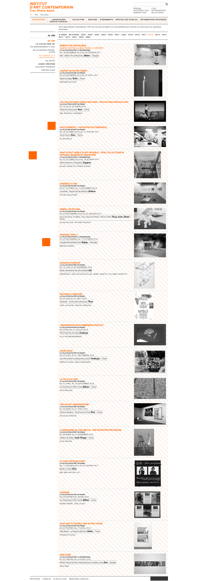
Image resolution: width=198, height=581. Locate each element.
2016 (151, 34)
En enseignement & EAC (42, 47)
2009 (81, 37)
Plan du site (60, 579)
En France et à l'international (46, 56)
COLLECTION (78, 20)
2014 (164, 34)
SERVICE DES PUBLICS (127, 20)
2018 (137, 34)
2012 (68, 37)
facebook (154, 579)
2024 (97, 34)
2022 (110, 34)
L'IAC (154, 8)
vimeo (162, 579)
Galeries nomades (45, 67)
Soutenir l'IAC (141, 10)
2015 (157, 34)
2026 (83, 34)
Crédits (47, 579)
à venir (63, 34)
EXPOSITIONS (38, 20)
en (36, 14)
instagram (151, 579)
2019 (130, 34)
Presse (137, 8)
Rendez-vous (48, 70)
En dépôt (50, 61)
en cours (74, 34)
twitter (158, 579)
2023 (103, 34)
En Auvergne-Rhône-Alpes (44, 51)
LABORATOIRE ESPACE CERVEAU (59, 21)
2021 (117, 34)
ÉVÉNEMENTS (106, 20)
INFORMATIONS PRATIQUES (153, 20)
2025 (90, 34)
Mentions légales (78, 579)
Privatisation (159, 10)
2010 (74, 37)
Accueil (44, 14)
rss (166, 579)
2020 (124, 34)
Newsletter (139, 12)
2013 (61, 37)
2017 (144, 34)
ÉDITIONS (92, 20)
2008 (88, 37)
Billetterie (158, 12)
